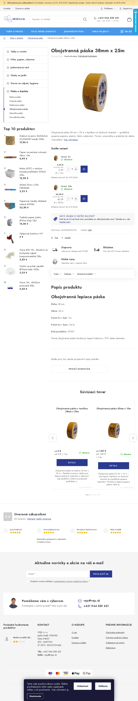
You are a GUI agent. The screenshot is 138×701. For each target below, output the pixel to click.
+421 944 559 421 (108, 18)
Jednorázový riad (20, 67)
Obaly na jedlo (19, 75)
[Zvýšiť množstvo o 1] (75, 169)
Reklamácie (110, 648)
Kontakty (7, 8)
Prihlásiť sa (101, 574)
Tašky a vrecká (18, 51)
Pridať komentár (79, 369)
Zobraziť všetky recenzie (39, 518)
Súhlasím (103, 686)
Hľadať (85, 19)
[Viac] (126, 31)
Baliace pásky (15, 97)
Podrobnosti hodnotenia (87, 56)
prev (53, 438)
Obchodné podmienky (115, 632)
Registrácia (127, 8)
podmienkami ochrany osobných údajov (71, 581)
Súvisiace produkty (85, 273)
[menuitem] (16, 31)
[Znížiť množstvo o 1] (68, 169)
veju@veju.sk (92, 601)
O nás (74, 632)
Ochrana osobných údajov (117, 637)
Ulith (90, 230)
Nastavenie (35, 696)
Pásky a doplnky (19, 91)
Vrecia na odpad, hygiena (24, 83)
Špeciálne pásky (16, 113)
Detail (72, 462)
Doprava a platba (22, 8)
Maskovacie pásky (17, 105)
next (133, 438)
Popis (56, 273)
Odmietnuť (82, 686)
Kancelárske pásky (17, 117)
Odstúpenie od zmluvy (115, 642)
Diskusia (67, 273)
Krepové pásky (16, 101)
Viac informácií (71, 139)
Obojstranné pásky (19, 109)
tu (68, 689)
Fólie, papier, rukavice (23, 59)
